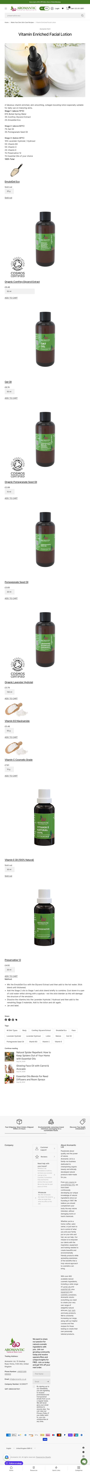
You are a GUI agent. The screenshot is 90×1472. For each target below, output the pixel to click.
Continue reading (11, 1048)
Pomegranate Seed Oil (15, 1042)
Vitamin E (58, 1042)
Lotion (48, 1036)
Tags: (7, 1026)
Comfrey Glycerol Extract (41, 1030)
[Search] (82, 15)
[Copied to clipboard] (16, 1019)
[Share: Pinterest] (13, 1019)
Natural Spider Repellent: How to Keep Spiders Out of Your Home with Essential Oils (33, 1055)
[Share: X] (9, 1019)
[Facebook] (83, 1448)
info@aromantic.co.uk (18, 1379)
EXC (46, 8)
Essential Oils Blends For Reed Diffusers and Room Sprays (32, 1078)
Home (7, 22)
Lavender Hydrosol (33, 1036)
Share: (7, 1016)
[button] (84, 1461)
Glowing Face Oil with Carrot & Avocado (32, 1067)
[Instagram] (83, 1456)
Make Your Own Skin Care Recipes (22, 22)
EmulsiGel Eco (61, 1030)
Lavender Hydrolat (14, 1036)
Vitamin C (46, 1042)
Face (73, 1030)
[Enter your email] (48, 1381)
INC (42, 8)
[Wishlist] (63, 8)
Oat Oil (68, 1036)
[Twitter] (83, 1452)
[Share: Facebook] (6, 1019)
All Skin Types (12, 1030)
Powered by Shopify (43, 1457)
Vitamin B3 (33, 1042)
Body (24, 1030)
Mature (58, 1036)
